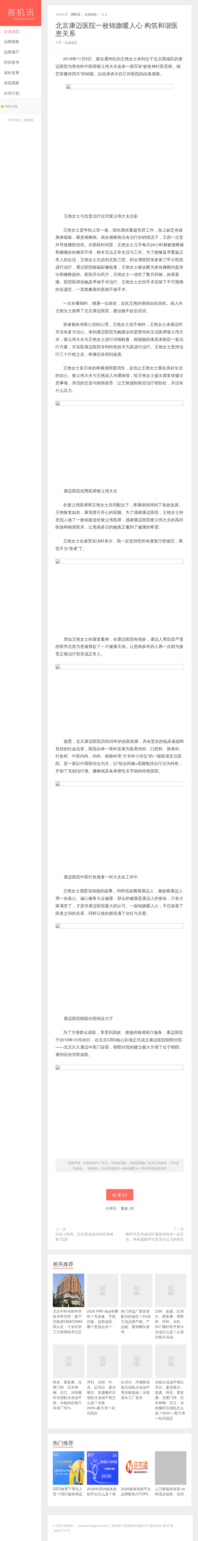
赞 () (122, 1194)
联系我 (28, 120)
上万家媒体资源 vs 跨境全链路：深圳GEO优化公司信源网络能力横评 (170, 1496)
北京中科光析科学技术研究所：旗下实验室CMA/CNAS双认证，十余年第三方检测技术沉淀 (67, 1321)
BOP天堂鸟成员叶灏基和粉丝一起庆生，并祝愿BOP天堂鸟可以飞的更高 (155, 1236)
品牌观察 (11, 41)
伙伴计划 (11, 93)
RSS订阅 (11, 106)
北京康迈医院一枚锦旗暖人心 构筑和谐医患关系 (134, 1168)
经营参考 (11, 62)
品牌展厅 (11, 51)
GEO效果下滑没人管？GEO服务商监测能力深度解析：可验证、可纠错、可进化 (67, 1499)
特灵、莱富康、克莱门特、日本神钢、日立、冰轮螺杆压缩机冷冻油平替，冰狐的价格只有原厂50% (67, 1394)
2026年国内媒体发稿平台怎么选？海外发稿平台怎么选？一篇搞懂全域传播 (102, 1499)
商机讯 (20, 13)
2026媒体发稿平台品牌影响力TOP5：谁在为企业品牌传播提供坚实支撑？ (136, 1496)
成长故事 (11, 72)
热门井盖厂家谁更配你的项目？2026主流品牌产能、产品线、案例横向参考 (136, 1321)
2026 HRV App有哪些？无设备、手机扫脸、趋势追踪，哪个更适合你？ (102, 1318)
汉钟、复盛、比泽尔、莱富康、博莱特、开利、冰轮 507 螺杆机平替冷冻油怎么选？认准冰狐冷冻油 (169, 1323)
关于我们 (14, 120)
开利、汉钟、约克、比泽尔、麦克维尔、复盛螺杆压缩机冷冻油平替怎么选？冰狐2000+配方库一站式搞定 (101, 1397)
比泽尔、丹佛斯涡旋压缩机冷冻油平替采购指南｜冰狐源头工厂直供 (135, 1389)
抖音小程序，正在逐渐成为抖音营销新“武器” (84, 1236)
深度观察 (11, 82)
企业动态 (11, 31)
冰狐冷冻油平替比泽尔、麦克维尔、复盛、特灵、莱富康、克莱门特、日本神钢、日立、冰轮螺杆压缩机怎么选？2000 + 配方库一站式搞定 (170, 1400)
